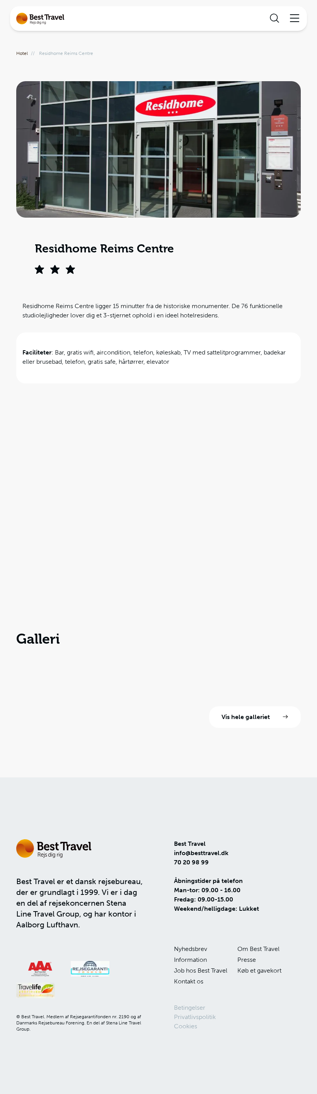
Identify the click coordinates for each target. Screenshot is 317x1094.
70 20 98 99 (191, 862)
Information (190, 959)
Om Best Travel (258, 949)
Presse (246, 959)
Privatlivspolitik (195, 1017)
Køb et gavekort (259, 970)
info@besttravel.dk (201, 853)
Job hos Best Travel (200, 970)
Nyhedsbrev (190, 949)
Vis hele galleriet (246, 717)
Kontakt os (188, 981)
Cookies (185, 1026)
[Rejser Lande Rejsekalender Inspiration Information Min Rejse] (158, 18)
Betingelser (189, 1007)
